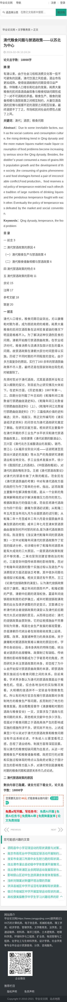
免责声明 (29, 991)
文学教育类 (24, 29)
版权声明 (12, 991)
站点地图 (55, 998)
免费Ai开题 (47, 811)
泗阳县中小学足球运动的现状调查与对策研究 (36, 847)
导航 (18, 2)
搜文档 (61, 12)
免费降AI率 (29, 816)
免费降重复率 (47, 816)
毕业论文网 (9, 29)
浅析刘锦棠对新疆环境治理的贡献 (29, 880)
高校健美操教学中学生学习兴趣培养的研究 (35, 896)
